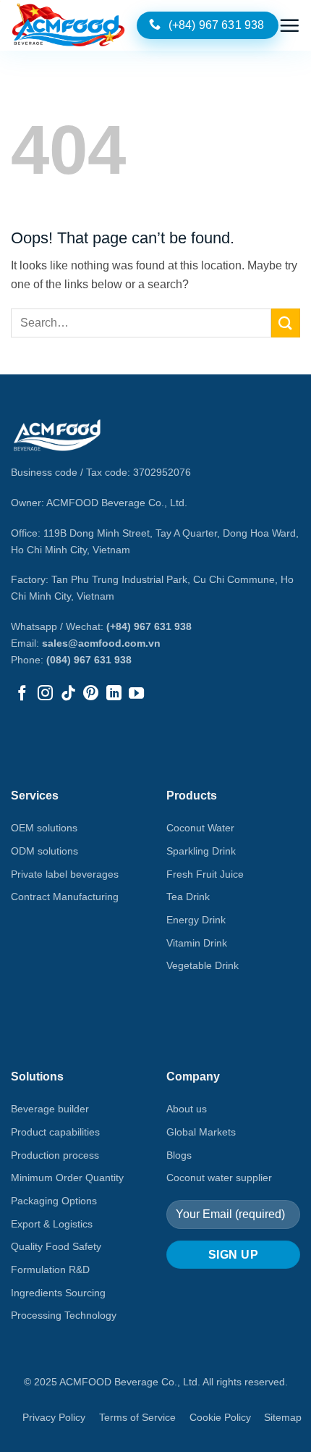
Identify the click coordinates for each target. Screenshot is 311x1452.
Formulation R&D (50, 1269)
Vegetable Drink (202, 965)
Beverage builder (50, 1109)
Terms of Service (137, 1417)
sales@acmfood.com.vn (101, 643)
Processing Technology (63, 1315)
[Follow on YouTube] (136, 694)
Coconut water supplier (219, 1177)
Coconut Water (200, 828)
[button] (289, 25)
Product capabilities (55, 1132)
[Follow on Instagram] (45, 694)
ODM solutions (44, 851)
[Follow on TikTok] (68, 694)
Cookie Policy (220, 1417)
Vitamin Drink (196, 943)
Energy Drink (196, 920)
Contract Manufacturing (65, 896)
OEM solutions (44, 828)
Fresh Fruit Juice (205, 874)
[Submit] (285, 323)
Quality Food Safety (56, 1246)
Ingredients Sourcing (58, 1292)
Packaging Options (54, 1200)
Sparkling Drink (201, 851)
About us (186, 1109)
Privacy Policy (53, 1417)
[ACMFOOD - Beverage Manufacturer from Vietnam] (68, 25)
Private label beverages (65, 874)
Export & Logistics (52, 1224)
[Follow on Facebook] (22, 694)
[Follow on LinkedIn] (114, 694)
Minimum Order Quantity (67, 1177)
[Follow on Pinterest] (90, 694)
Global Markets (201, 1132)
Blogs (179, 1155)
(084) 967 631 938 (89, 660)
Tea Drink (188, 896)
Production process (55, 1155)
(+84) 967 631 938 (149, 626)
